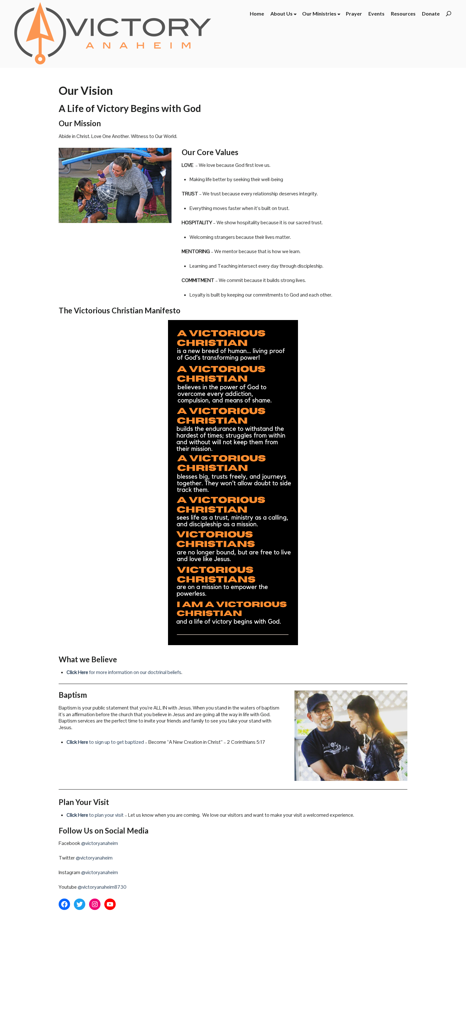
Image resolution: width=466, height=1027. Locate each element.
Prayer (354, 13)
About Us (281, 13)
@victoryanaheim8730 (102, 887)
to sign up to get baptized (105, 742)
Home (257, 13)
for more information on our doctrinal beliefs (124, 672)
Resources (403, 13)
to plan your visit (95, 815)
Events (376, 13)
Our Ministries (319, 13)
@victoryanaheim (99, 843)
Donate (431, 13)
